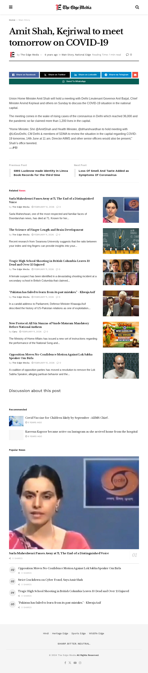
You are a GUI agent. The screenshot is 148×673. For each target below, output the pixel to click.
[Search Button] (137, 7)
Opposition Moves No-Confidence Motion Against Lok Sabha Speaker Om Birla (69, 568)
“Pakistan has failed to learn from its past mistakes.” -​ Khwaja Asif (52, 292)
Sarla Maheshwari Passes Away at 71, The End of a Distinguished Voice (59, 553)
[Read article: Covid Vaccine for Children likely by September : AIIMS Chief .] (16, 421)
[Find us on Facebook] (65, 663)
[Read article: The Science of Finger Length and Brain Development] (121, 241)
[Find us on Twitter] (69, 663)
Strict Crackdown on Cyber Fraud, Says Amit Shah (50, 579)
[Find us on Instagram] (80, 663)
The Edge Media (29, 54)
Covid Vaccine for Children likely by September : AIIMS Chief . (67, 417)
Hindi (46, 633)
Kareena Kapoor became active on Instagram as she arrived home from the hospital (81, 431)
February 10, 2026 (44, 363)
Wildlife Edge (96, 633)
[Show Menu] (10, 7)
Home (12, 20)
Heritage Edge (60, 633)
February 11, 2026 (43, 234)
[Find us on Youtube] (75, 663)
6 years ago (51, 54)
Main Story (24, 20)
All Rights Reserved (88, 655)
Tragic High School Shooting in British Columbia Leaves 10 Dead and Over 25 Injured (73, 591)
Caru (14, 331)
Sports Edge (78, 633)
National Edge (83, 54)
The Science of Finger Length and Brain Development (46, 229)
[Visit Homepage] (73, 7)
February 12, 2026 (43, 207)
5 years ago (34, 422)
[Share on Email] (135, 75)
